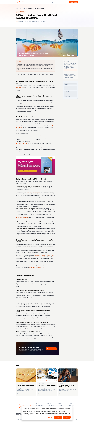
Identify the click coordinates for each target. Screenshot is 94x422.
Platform (35, 2)
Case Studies (45, 2)
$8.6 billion (35, 137)
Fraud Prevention (23, 8)
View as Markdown (68, 86)
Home (17, 8)
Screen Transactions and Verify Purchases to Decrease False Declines (70, 75)
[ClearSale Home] (21, 2)
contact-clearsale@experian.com (36, 267)
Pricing (40, 2)
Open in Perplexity (67, 96)
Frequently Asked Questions (68, 77)
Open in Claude (67, 91)
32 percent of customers (22, 143)
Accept (58, 417)
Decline (67, 417)
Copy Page (66, 84)
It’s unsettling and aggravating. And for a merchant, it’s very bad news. (70, 64)
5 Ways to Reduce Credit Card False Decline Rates (70, 72)
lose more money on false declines (28, 139)
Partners (56, 2)
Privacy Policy (76, 419)
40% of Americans (20, 87)
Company (51, 2)
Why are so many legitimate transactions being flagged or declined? (69, 67)
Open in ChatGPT (67, 89)
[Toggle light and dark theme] (67, 2)
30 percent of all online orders (33, 192)
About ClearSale (71, 405)
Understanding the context (22, 217)
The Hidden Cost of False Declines (69, 70)
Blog (19, 8)
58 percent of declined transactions (40, 136)
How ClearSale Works (39, 405)
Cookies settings (49, 417)
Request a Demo (73, 2)
